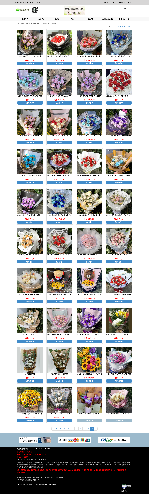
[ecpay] (114, 440)
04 (68, 429)
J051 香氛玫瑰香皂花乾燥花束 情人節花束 (120, 56)
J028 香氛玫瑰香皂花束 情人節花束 (30, 136)
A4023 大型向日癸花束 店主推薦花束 (30, 414)
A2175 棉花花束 (30, 374)
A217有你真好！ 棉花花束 (59, 374)
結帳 (129, 2)
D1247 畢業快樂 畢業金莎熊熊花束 (59, 294)
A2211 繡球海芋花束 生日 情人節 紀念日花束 (121, 334)
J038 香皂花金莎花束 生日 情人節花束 (89, 334)
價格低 (129, 26)
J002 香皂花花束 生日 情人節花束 (30, 56)
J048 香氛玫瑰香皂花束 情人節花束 (89, 96)
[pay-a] (74, 440)
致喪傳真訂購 (124, 19)
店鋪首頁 (24, 19)
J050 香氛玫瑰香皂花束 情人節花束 (30, 96)
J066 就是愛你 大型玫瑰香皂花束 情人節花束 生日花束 (95, 255)
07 (80, 429)
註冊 (114, 2)
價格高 (124, 26)
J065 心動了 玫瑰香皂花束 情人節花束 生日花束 (122, 255)
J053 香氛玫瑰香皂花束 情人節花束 (59, 215)
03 (64, 429)
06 (76, 429)
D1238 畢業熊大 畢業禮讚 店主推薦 (89, 294)
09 (88, 429)
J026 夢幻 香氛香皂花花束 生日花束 (89, 136)
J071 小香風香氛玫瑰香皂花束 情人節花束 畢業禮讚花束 (125, 215)
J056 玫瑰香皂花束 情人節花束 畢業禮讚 (30, 215)
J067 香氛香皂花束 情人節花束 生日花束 (30, 334)
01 (56, 429)
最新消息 (74, 19)
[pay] (35, 440)
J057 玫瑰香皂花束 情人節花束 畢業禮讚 (119, 175)
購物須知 (91, 19)
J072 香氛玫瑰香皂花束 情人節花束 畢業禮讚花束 (93, 215)
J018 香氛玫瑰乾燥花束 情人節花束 (119, 414)
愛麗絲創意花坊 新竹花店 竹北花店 (27, 2)
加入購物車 (30, 63)
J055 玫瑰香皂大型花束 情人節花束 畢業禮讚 (92, 56)
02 (60, 429)
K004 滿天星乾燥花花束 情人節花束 (119, 374)
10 (92, 429)
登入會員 (106, 2)
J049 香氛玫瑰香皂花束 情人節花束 (59, 96)
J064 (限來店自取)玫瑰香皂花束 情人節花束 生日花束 (35, 294)
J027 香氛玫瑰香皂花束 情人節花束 (59, 136)
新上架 (119, 26)
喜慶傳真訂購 (107, 19)
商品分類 (41, 19)
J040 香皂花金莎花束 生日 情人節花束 (59, 334)
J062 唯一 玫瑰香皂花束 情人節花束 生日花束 (62, 56)
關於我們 (58, 19)
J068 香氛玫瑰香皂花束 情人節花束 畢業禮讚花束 (63, 255)
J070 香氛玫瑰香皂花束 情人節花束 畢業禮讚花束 (33, 255)
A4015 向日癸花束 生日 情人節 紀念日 (89, 374)
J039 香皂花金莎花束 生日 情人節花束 (59, 175)
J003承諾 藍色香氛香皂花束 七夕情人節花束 (32, 175)
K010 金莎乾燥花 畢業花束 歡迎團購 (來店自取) (92, 414)
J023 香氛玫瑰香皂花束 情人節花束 (119, 136)
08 (84, 429)
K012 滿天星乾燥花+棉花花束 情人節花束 (61, 414)
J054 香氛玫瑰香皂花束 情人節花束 (119, 294)
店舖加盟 (122, 2)
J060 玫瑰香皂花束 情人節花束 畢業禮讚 (90, 175)
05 (72, 429)
